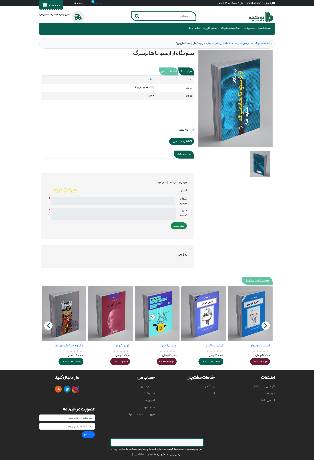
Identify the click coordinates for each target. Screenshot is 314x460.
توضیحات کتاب (184, 154)
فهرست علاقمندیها (142, 414)
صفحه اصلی (264, 28)
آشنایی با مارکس (214, 346)
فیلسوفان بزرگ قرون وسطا (69, 346)
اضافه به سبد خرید (71, 361)
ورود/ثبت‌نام (78, 3)
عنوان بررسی (183, 201)
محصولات (249, 28)
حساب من (148, 386)
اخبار (211, 393)
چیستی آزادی (169, 346)
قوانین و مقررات (264, 386)
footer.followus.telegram (67, 389)
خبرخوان (58, 389)
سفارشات (149, 393)
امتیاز (184, 190)
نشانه (151, 79)
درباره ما (269, 393)
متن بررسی (183, 212)
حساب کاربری (210, 28)
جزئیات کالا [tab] (186, 71)
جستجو (209, 386)
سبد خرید (148, 407)
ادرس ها (149, 400)
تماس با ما (194, 28)
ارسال (114, 449)
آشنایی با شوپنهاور (260, 346)
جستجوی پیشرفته (231, 28)
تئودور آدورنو (122, 346)
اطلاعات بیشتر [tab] (169, 71)
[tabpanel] (117, 88)
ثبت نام (88, 434)
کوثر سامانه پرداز (142, 454)
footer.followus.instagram (75, 389)
